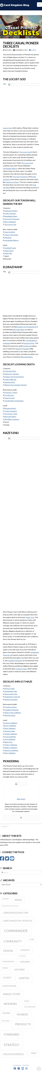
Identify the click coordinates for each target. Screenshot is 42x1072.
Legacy (7, 977)
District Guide (9, 688)
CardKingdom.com (15, 912)
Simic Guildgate (10, 753)
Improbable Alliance (10, 168)
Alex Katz (4, 826)
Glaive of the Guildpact (12, 713)
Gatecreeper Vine (10, 694)
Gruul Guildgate (10, 737)
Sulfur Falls (8, 253)
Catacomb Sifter (10, 371)
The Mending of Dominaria (13, 401)
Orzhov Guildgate (10, 745)
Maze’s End (30, 617)
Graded (5, 968)
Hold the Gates (9, 715)
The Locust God (25, 152)
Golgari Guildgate (10, 734)
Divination (8, 238)
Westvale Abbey (19, 329)
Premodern (5, 1021)
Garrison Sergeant (11, 699)
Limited (24, 978)
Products (23, 1024)
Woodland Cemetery (11, 419)
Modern (10, 1003)
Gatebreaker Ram (10, 691)
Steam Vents (9, 251)
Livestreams (9, 986)
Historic (19, 969)
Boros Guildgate (10, 726)
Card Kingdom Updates (17, 920)
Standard (11, 1034)
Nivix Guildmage (10, 222)
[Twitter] (21, 818)
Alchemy (5, 899)
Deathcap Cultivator (11, 374)
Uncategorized (13, 1054)
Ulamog (18, 349)
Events (25, 950)
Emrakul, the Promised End (26, 327)
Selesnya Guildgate (11, 750)
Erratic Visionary (10, 213)
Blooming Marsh (10, 408)
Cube (31, 939)
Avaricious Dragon (12, 182)
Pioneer (33, 50)
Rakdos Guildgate (10, 748)
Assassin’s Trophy (10, 392)
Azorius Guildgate (10, 723)
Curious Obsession (11, 235)
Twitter (26, 1065)
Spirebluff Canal (10, 248)
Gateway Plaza (21, 669)
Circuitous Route (10, 707)
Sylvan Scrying (9, 398)
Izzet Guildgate (9, 739)
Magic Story (12, 994)
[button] (39, 4)
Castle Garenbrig (10, 411)
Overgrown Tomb (10, 414)
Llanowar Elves (29, 343)
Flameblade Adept (10, 216)
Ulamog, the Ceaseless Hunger (15, 385)
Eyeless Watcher (10, 379)
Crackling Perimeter (15, 661)
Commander (16, 931)
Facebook (17, 1065)
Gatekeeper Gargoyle (12, 697)
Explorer (22, 956)
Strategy (11, 1045)
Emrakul (26, 349)
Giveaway (25, 962)
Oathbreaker (29, 1007)
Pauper (6, 1013)
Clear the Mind (9, 232)
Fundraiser (8, 961)
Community (12, 941)
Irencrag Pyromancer (20, 177)
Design (8, 950)
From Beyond (27, 346)
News (26, 1001)
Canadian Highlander (10, 906)
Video (34, 1053)
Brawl (18, 900)
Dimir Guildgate (10, 728)
